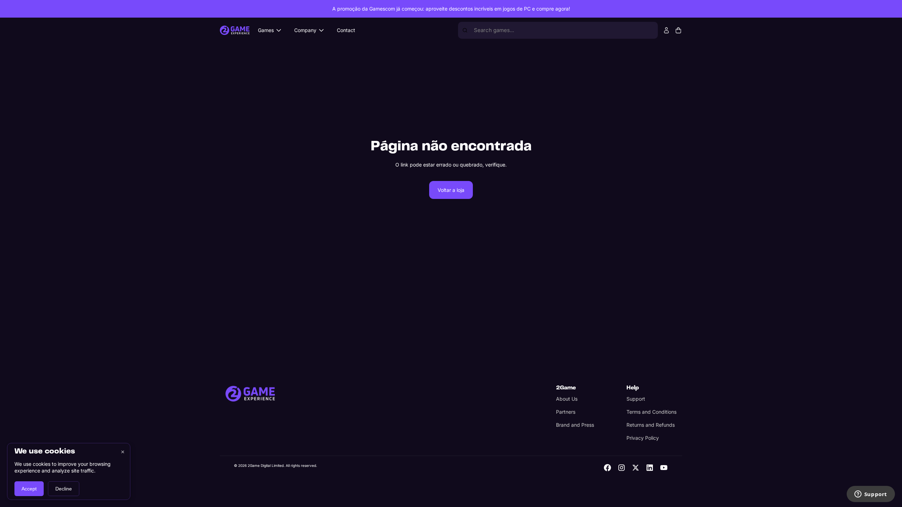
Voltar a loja (451, 190)
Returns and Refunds (650, 425)
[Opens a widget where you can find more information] (870, 494)
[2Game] (250, 393)
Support (635, 399)
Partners (565, 412)
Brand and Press (575, 425)
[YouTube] (664, 467)
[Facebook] (607, 467)
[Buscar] (465, 30)
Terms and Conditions (651, 412)
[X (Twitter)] (635, 467)
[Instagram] (621, 467)
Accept (29, 489)
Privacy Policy (642, 438)
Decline (63, 489)
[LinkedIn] (649, 467)
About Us (566, 399)
